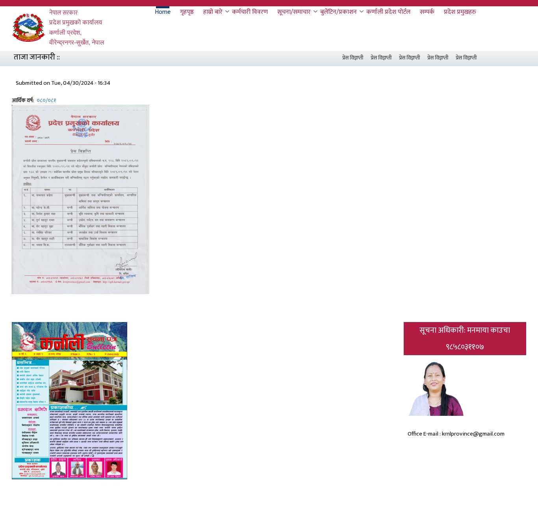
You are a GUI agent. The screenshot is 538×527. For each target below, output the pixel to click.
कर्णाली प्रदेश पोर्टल (388, 12)
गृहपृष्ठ (187, 12)
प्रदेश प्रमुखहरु (460, 12)
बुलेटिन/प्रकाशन (338, 12)
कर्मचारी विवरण (250, 12)
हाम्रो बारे (213, 12)
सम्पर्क (427, 12)
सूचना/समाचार (294, 12)
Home (163, 12)
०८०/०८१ (46, 100)
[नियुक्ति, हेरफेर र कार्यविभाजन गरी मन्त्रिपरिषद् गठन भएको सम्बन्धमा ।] (80, 198)
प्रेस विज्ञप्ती (346, 57)
